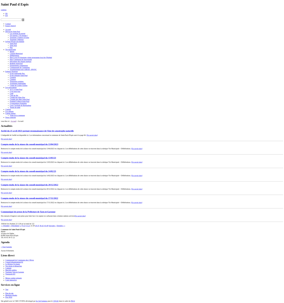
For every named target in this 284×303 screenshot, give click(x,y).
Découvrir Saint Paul (12, 32)
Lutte (11, 93)
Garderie (13, 77)
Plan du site (9, 293)
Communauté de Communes (20, 67)
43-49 (46, 226)
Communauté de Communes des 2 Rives (19, 260)
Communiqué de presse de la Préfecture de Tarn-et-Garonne (28, 212)
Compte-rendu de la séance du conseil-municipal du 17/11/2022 (29, 198)
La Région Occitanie (12, 264)
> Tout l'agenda (6, 247)
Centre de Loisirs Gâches (18, 85)
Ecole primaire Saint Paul (19, 75)
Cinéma (8, 109)
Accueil (8, 30)
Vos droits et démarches (13, 266)
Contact (8, 24)
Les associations (11, 87)
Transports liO (10, 274)
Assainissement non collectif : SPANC (23, 69)
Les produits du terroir (17, 34)
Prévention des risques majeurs (20, 61)
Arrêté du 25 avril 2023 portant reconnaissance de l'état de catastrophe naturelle (37, 131)
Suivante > (52, 226)
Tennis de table (15, 107)
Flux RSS (8, 297)
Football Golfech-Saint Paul (19, 101)
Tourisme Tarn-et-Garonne (14, 272)
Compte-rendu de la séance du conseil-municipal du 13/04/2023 (29, 144)
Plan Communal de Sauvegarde (21, 59)
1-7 (21, 226)
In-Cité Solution (41, 301)
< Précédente (14, 226)
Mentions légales (11, 295)
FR (6, 14)
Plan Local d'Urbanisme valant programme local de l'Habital (31, 57)
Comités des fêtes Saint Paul (20, 99)
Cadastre (8, 268)
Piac (11, 47)
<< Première (5, 226)
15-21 (28, 226)
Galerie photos (10, 113)
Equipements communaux (19, 65)
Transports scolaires (17, 81)
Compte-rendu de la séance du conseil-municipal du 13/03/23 (28, 158)
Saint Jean (13, 45)
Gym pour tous (15, 91)
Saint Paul (13, 43)
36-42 (42, 226)
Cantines (13, 79)
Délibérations (14, 55)
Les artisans (9, 111)
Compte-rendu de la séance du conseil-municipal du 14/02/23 (28, 171)
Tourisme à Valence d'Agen (19, 37)
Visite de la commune (17, 115)
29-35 (37, 226)
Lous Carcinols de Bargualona (20, 105)
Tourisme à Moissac (17, 39)
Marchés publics (11, 270)
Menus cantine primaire (13, 278)
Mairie (12, 51)
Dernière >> (61, 226)
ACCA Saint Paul (16, 89)
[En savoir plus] (92, 135)
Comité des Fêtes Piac (17, 97)
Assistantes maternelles (18, 83)
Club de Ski (14, 95)
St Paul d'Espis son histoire (14, 41)
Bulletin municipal (16, 63)
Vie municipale (10, 49)
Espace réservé (10, 26)
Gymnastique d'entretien (18, 103)
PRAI (73, 301)
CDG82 (56, 301)
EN (6, 16)
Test (6, 289)
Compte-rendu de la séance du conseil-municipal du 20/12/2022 (29, 185)
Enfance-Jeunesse (11, 71)
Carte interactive (11, 280)
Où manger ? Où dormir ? (19, 36)
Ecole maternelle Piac (17, 73)
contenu (3, 10)
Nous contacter (10, 117)
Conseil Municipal (16, 53)
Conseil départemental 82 (14, 262)
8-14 (24, 226)
